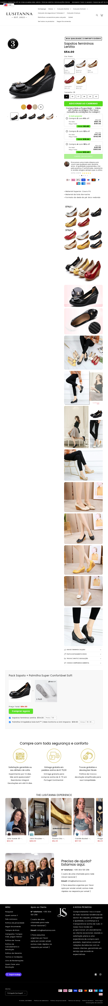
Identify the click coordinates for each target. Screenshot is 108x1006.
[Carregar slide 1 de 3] (82, 175)
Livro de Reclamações (14, 961)
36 (72, 96)
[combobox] (51, 718)
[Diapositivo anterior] (79, 175)
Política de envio (87, 1000)
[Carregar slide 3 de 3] (85, 175)
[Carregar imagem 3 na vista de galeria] (32, 116)
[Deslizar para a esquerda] (7, 116)
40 (96, 96)
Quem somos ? (11, 915)
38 (84, 96)
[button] (51, 9)
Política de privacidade (14, 923)
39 (90, 96)
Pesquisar (9, 912)
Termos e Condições (13, 957)
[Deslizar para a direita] (56, 116)
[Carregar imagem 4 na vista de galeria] (41, 116)
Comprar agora (21, 711)
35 (66, 96)
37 (78, 96)
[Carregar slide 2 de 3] (83, 175)
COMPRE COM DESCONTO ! (83, 156)
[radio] (83, 121)
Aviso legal (99, 1000)
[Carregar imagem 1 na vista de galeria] (14, 116)
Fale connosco (11, 919)
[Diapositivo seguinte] (87, 175)
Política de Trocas (12, 940)
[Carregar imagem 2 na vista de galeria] (23, 116)
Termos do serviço (74, 1000)
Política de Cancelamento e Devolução (12, 946)
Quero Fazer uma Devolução (12, 965)
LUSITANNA (28, 1000)
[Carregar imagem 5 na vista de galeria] (50, 116)
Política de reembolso (41, 1000)
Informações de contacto (94, 1003)
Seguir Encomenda (13, 927)
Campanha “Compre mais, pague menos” (13, 935)
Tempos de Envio (12, 930)
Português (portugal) (15, 993)
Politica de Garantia (13, 953)
